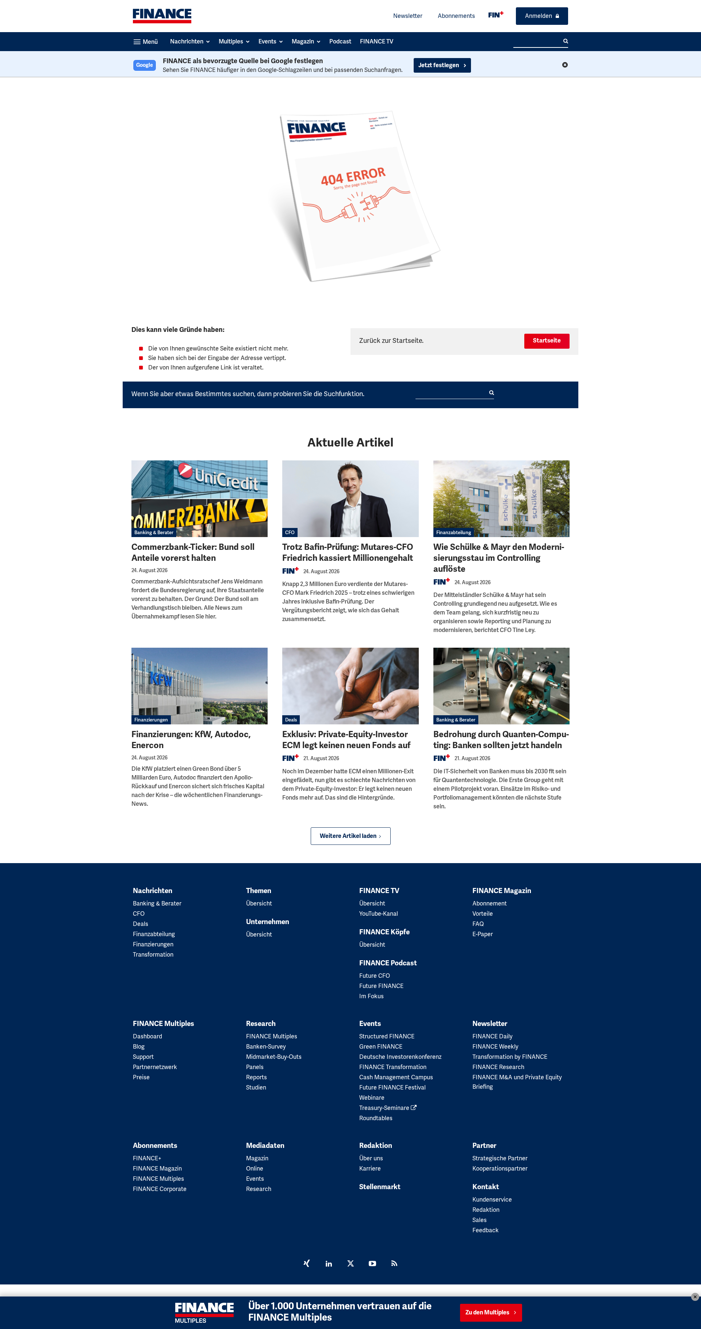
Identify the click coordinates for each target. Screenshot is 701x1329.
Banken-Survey (266, 1046)
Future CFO (374, 976)
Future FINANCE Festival (392, 1087)
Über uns (371, 1158)
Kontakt (485, 1187)
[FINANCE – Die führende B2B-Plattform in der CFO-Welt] (162, 16)
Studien (256, 1087)
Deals (291, 720)
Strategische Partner (500, 1158)
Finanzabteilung (453, 532)
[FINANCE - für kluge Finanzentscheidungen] (496, 14)
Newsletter (407, 16)
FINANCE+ (147, 1158)
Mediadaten (265, 1145)
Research (261, 1023)
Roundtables (375, 1118)
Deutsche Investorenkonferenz (400, 1057)
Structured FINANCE (386, 1036)
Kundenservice (492, 1199)
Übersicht (259, 903)
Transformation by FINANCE (509, 1057)
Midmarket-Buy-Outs (274, 1057)
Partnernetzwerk (155, 1067)
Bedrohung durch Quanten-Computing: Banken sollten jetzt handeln (501, 740)
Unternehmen (267, 922)
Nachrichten (152, 890)
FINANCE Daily (492, 1036)
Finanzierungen (151, 720)
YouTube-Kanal (378, 914)
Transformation (153, 954)
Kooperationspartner (500, 1168)
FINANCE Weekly (495, 1046)
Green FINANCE (380, 1046)
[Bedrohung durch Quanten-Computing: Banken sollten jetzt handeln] (501, 686)
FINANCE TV (379, 890)
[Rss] (394, 1264)
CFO (290, 532)
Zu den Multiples (487, 1312)
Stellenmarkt (380, 1187)
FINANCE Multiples (163, 1023)
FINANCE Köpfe (384, 932)
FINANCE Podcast (388, 963)
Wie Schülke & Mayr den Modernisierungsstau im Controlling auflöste (498, 558)
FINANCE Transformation (392, 1067)
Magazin (257, 1158)
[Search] (565, 41)
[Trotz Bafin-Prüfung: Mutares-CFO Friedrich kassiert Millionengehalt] (350, 498)
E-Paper (482, 934)
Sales (479, 1220)
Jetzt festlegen (439, 65)
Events (370, 1023)
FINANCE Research (498, 1067)
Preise (141, 1077)
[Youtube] (372, 1264)
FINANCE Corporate (160, 1189)
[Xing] (307, 1264)
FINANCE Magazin (501, 890)
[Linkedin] (328, 1264)
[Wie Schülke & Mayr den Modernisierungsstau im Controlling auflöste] (501, 498)
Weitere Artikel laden (348, 836)
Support (143, 1057)
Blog (139, 1046)
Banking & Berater (153, 532)
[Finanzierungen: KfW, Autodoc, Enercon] (199, 686)
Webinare (371, 1098)
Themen (258, 890)
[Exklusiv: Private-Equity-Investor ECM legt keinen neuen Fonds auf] (350, 686)
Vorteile (482, 914)
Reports (256, 1077)
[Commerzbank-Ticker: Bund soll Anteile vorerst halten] (199, 498)
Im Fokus (371, 996)
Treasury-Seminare (385, 1108)
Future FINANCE (381, 986)
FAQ (478, 924)
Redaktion (375, 1145)
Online (254, 1168)
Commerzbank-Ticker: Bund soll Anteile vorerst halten (192, 552)
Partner (484, 1145)
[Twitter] (350, 1264)
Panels (255, 1067)
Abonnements (456, 16)
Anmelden (538, 16)
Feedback (485, 1230)
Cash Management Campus (396, 1077)
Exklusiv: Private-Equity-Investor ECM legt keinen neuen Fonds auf (346, 740)
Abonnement (489, 903)
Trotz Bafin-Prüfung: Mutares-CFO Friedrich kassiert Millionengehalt (347, 552)
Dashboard (147, 1036)
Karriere (370, 1168)
